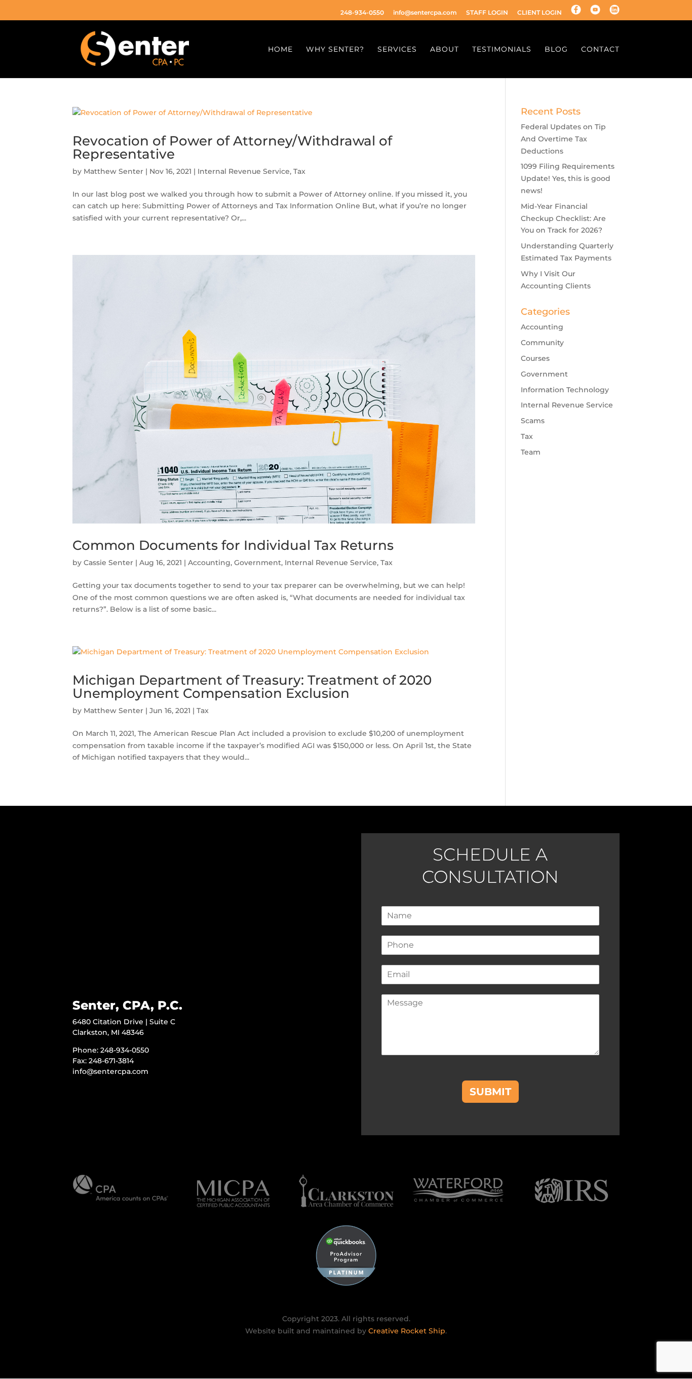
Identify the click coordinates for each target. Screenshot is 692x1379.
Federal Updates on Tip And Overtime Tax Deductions (563, 139)
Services (397, 50)
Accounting (209, 562)
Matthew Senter (113, 171)
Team (531, 452)
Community (542, 342)
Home (280, 50)
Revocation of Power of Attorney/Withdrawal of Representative (232, 147)
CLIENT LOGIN (539, 13)
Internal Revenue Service (244, 171)
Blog (556, 50)
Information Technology (565, 389)
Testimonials (501, 50)
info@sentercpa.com (425, 13)
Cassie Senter (108, 562)
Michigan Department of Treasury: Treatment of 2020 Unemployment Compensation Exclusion (252, 686)
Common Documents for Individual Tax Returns (233, 545)
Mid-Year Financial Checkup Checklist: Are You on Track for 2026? (563, 218)
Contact (600, 50)
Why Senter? (335, 50)
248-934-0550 (362, 13)
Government (257, 562)
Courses (535, 358)
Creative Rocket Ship (406, 1330)
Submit (490, 1092)
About (444, 50)
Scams (533, 420)
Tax (299, 171)
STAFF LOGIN (487, 13)
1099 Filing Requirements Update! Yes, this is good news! (567, 178)
